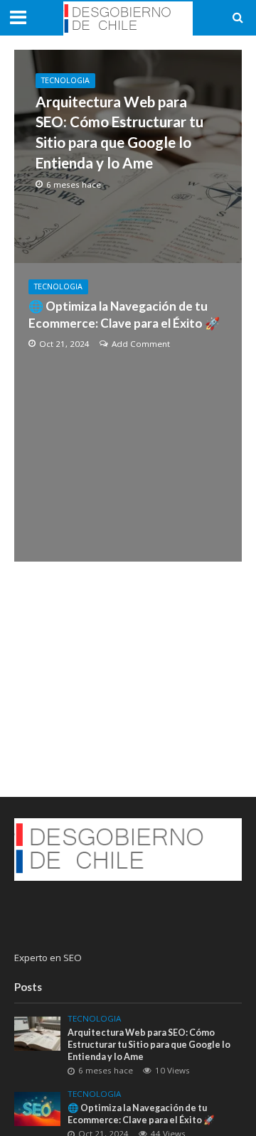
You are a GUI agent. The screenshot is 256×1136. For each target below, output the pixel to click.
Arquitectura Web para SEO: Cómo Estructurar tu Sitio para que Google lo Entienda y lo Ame (119, 132)
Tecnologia (65, 80)
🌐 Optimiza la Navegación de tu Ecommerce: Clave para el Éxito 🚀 (124, 315)
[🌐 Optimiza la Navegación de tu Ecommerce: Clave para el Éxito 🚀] (37, 1107)
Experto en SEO (48, 957)
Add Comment (141, 343)
